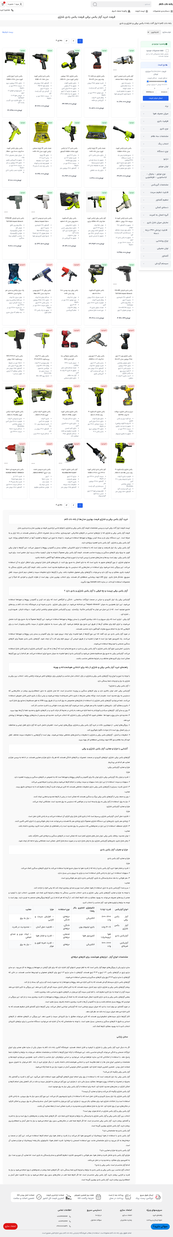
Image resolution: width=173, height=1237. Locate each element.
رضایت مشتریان (126, 1220)
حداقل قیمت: (162, 78)
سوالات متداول (96, 1220)
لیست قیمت (140, 11)
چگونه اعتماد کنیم (119, 11)
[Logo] (162, 4)
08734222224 (62, 1216)
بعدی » (59, 40)
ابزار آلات (116, 528)
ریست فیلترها (7, 32)
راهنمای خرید (157, 1215)
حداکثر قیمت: (152, 78)
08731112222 (63, 1221)
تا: (154, 88)
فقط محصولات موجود (155, 50)
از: (168, 88)
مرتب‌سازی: (166, 32)
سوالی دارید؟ (160, 1227)
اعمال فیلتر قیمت (156, 98)
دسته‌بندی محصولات (161, 11)
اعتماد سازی (10, 1226)
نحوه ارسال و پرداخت (154, 1220)
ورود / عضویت (13, 4)
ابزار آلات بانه (152, 23)
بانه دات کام (166, 23)
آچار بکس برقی (78, 528)
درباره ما (98, 1215)
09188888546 (62, 1226)
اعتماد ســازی (127, 1215)
